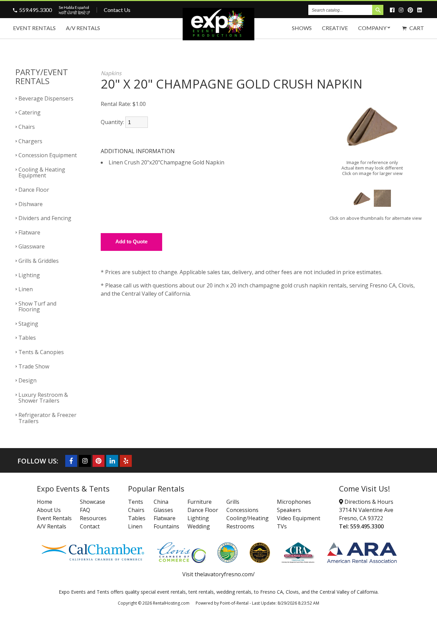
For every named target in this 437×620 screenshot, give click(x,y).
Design (27, 380)
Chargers (30, 141)
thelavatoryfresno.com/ (225, 574)
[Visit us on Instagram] (402, 9)
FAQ (85, 510)
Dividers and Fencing (44, 218)
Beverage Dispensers (45, 98)
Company (372, 28)
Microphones (294, 502)
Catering (29, 112)
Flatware (29, 232)
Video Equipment (298, 518)
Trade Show (33, 366)
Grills (232, 502)
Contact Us (117, 9)
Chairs (26, 127)
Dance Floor (33, 189)
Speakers (289, 510)
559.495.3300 (35, 9)
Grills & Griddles (38, 261)
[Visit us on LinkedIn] (420, 9)
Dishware (30, 204)
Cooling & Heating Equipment (41, 172)
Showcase (92, 502)
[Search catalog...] (377, 10)
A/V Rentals (83, 28)
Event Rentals (34, 28)
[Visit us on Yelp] (126, 461)
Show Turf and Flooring (37, 306)
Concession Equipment (47, 155)
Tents (135, 502)
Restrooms (240, 526)
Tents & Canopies (41, 352)
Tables (27, 337)
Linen (25, 289)
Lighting (29, 275)
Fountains (166, 526)
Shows (302, 28)
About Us (49, 510)
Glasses (163, 510)
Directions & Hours (368, 502)
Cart (416, 28)
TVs (282, 526)
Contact (90, 526)
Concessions (242, 510)
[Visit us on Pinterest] (411, 9)
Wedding (198, 526)
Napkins (111, 73)
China (161, 502)
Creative (335, 28)
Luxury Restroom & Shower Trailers (43, 398)
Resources (93, 518)
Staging (28, 323)
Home (44, 502)
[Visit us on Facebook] (393, 9)
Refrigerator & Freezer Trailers (47, 418)
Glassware (31, 246)
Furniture (199, 502)
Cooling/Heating (247, 518)
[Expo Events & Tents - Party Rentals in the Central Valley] (218, 38)
